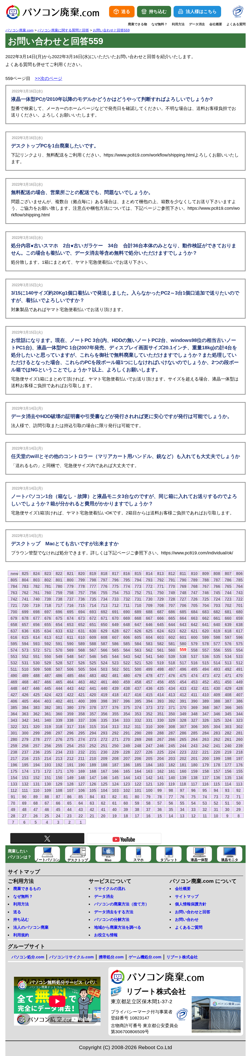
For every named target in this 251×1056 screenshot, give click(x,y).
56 (171, 803)
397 (115, 701)
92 (238, 790)
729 (160, 599)
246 (160, 746)
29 (238, 809)
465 (59, 682)
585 (126, 644)
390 (194, 701)
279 (25, 739)
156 (228, 771)
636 (25, 631)
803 (36, 580)
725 (205, 599)
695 (70, 612)
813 (160, 573)
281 (239, 733)
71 (238, 797)
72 (227, 797)
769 (183, 586)
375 (126, 707)
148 (81, 778)
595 (14, 644)
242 (205, 746)
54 (193, 803)
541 (149, 656)
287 (171, 733)
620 (205, 631)
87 (58, 797)
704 (205, 605)
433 (183, 688)
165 (126, 771)
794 (138, 580)
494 (205, 669)
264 (194, 739)
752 (138, 593)
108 (59, 790)
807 (228, 573)
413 (171, 695)
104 (104, 790)
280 (14, 739)
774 (126, 586)
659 (239, 618)
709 (149, 605)
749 (171, 593)
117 (194, 784)
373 (149, 707)
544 (115, 656)
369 (194, 707)
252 (92, 746)
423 (59, 695)
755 (104, 593)
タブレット (168, 860)
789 (194, 580)
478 (149, 676)
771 (160, 586)
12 (193, 816)
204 (160, 758)
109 (47, 790)
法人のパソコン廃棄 (31, 927)
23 (69, 816)
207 (126, 758)
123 (126, 784)
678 (25, 618)
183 (160, 765)
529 (47, 663)
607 (115, 637)
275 (70, 739)
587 (104, 644)
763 (14, 593)
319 (47, 727)
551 (36, 656)
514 (216, 663)
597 (228, 637)
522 (126, 663)
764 (239, 586)
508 (47, 669)
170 (70, 771)
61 (114, 803)
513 (228, 663)
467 (36, 682)
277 (47, 739)
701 (239, 605)
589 (81, 644)
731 (138, 599)
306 (194, 727)
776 (104, 586)
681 (228, 612)
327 (194, 720)
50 (238, 803)
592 (47, 644)
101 (138, 790)
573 (25, 650)
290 (138, 733)
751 (149, 593)
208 (115, 758)
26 (35, 816)
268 (149, 739)
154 (14, 778)
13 (182, 816)
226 (149, 752)
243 (194, 746)
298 (47, 733)
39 (126, 809)
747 (194, 593)
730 (149, 599)
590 (70, 644)
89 (35, 797)
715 (81, 605)
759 (59, 593)
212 (70, 758)
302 (239, 727)
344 (239, 714)
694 (81, 612)
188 (104, 765)
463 (81, 682)
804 (25, 580)
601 (183, 637)
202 (183, 758)
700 (14, 612)
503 (104, 669)
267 (160, 739)
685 (183, 612)
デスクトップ (77, 860)
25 (47, 816)
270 (126, 739)
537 (194, 656)
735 (92, 599)
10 (216, 816)
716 (70, 605)
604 (149, 637)
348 (194, 714)
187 (115, 765)
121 (149, 784)
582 (160, 644)
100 (149, 790)
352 (149, 714)
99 (159, 790)
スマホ (138, 860)
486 (59, 676)
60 (126, 803)
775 (115, 586)
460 (115, 682)
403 (47, 701)
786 (228, 580)
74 (204, 797)
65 (69, 803)
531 (25, 663)
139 (183, 778)
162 (160, 771)
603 (160, 637)
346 (216, 714)
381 (59, 707)
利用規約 (21, 935)
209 (104, 758)
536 (205, 656)
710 (138, 605)
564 (126, 650)
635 (36, 631)
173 (36, 771)
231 (92, 752)
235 (47, 752)
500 (138, 669)
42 (92, 809)
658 (14, 624)
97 (182, 790)
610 (81, 637)
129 (59, 784)
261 (228, 739)
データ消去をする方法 (113, 912)
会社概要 (215, 24)
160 (183, 771)
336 (92, 720)
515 (205, 663)
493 (216, 669)
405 (25, 701)
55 (182, 803)
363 (25, 714)
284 (205, 733)
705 (194, 605)
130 (47, 784)
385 (14, 707)
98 (171, 790)
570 (59, 650)
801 (59, 580)
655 (47, 624)
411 (194, 695)
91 (13, 797)
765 (228, 586)
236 (36, 752)
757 (81, 593)
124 (115, 784)
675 (59, 618)
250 (115, 746)
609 (92, 637)
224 (171, 752)
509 (36, 669)
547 (81, 656)
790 (183, 580)
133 (14, 784)
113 (239, 784)
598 (216, 637)
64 (80, 803)
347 (205, 714)
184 (149, 765)
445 (47, 688)
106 (81, 790)
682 (216, 612)
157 (216, 771)
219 (228, 752)
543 (126, 656)
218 (239, 752)
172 (47, 771)
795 (126, 580)
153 (25, 778)
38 (137, 809)
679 (14, 618)
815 (138, 573)
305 (205, 727)
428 (239, 688)
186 (126, 765)
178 (216, 765)
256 (47, 746)
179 (205, 765)
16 (148, 816)
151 (47, 778)
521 (138, 663)
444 (59, 688)
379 (81, 707)
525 (92, 663)
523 (115, 663)
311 (138, 727)
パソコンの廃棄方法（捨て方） (121, 904)
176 (239, 765)
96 (193, 790)
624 (160, 631)
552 (25, 656)
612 (59, 637)
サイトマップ (187, 896)
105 (92, 790)
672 (92, 618)
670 (115, 618)
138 (194, 778)
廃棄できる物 (137, 24)
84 (92, 797)
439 (115, 688)
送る (17, 912)
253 (81, 746)
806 (239, 573)
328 (183, 720)
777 (92, 586)
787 (216, 580)
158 (205, 771)
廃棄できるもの (27, 889)
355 (115, 714)
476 (171, 676)
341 (36, 720)
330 (160, 720)
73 (216, 797)
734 (104, 599)
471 (228, 676)
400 (81, 701)
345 (228, 714)
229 (115, 752)
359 (70, 714)
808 (216, 573)
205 (149, 758)
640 (216, 624)
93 (227, 790)
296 (70, 733)
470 (239, 676)
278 (36, 739)
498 (160, 669)
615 (25, 637)
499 (149, 669)
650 (104, 624)
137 (205, 778)
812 (171, 573)
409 (216, 695)
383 (36, 707)
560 (171, 650)
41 (103, 809)
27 (24, 816)
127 (81, 784)
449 (239, 682)
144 (126, 778)
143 (138, 778)
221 (205, 752)
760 (47, 593)
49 (13, 809)
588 (92, 644)
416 (138, 695)
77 (171, 797)
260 (239, 739)
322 (14, 727)
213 (59, 758)
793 (149, 580)
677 (36, 618)
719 (36, 605)
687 (160, 612)
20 (103, 816)
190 (81, 765)
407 (239, 695)
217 (14, 758)
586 (115, 644)
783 (25, 586)
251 (104, 746)
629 (104, 631)
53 (204, 803)
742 (14, 599)
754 (115, 593)
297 (59, 733)
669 (126, 618)
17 (137, 816)
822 (59, 573)
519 (160, 663)
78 (159, 797)
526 (81, 663)
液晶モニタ (229, 860)
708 (160, 605)
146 (104, 778)
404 (36, 701)
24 (58, 816)
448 (14, 688)
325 (216, 720)
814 (149, 573)
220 (216, 752)
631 (81, 631)
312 (126, 727)
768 (194, 586)
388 (216, 701)
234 (59, 752)
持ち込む (21, 919)
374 (138, 707)
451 (216, 682)
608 (104, 637)
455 (171, 682)
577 (216, 644)
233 (70, 752)
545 (104, 656)
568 (81, 650)
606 (126, 637)
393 (160, 701)
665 (171, 618)
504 (92, 669)
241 (216, 746)
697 (47, 612)
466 (47, 682)
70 (13, 803)
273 (92, 739)
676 (47, 618)
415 (149, 695)
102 (126, 790)
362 (36, 714)
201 (194, 758)
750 (160, 593)
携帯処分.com (111, 957)
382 (47, 707)
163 (149, 771)
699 (25, 612)
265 (183, 739)
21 (92, 816)
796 (115, 580)
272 (104, 739)
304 (216, 727)
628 (115, 631)
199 (216, 758)
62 (103, 803)
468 (25, 682)
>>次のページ (48, 78)
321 (25, 727)
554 (239, 650)
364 (14, 714)
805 (14, 580)
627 (126, 631)
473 (205, 676)
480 (126, 676)
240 (228, 746)
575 (239, 644)
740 (36, 599)
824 (36, 573)
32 (204, 809)
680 (239, 612)
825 (25, 573)
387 (228, 701)
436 (149, 688)
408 (228, 695)
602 (171, 637)
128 (70, 784)
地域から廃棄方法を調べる (117, 927)
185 (138, 765)
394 (149, 701)
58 (148, 803)
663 (194, 618)
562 (149, 650)
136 (216, 778)
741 (25, 599)
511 (14, 669)
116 (205, 784)
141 (160, 778)
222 (194, 752)
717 (59, 605)
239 (239, 746)
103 (115, 790)
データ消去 (197, 24)
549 (59, 656)
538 (183, 656)
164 (138, 771)
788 (205, 580)
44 (69, 809)
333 (126, 720)
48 (24, 809)
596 (239, 637)
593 (36, 644)
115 (216, 784)
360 (59, 714)
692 (104, 612)
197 (239, 758)
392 (171, 701)
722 (239, 599)
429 (228, 688)
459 (126, 682)
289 (149, 733)
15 (159, 816)
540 (160, 656)
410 (205, 695)
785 (239, 580)
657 (25, 624)
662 (205, 618)
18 (126, 816)
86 (69, 797)
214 (47, 758)
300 (25, 733)
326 (205, 720)
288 (160, 733)
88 (47, 797)
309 (160, 727)
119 (171, 784)
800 (70, 580)
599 (205, 637)
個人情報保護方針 (190, 904)
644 (171, 624)
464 (70, 682)
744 (228, 593)
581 (171, 644)
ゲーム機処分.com (145, 957)
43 (80, 809)
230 (104, 752)
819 (92, 573)
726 (194, 599)
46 (47, 809)
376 (115, 707)
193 (47, 765)
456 (160, 682)
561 (160, 650)
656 (36, 624)
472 (216, 676)
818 (104, 573)
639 (228, 624)
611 (70, 637)
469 (14, 682)
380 (70, 707)
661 (216, 618)
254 (70, 746)
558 (194, 650)
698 (36, 612)
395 (138, 701)
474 (194, 676)
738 (59, 599)
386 (239, 701)
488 (36, 676)
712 (115, 605)
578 (205, 644)
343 (14, 720)
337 (81, 720)
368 (205, 707)
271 (115, 739)
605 (138, 637)
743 (239, 593)
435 (160, 688)
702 (228, 605)
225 (160, 752)
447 (25, 688)
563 (138, 650)
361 (47, 714)
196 (14, 765)
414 (160, 695)
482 (104, 676)
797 (104, 580)
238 (14, 752)
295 (81, 733)
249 (126, 746)
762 (25, 593)
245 (171, 746)
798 (92, 580)
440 (104, 688)
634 (47, 631)
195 (25, 765)
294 (92, 733)
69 (24, 803)
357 (92, 714)
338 (70, 720)
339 (59, 720)
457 (149, 682)
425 (36, 695)
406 (14, 701)
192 (59, 765)
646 (149, 624)
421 (81, 695)
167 (104, 771)
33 (193, 809)
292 (115, 733)
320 (36, 727)
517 (183, 663)
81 (126, 797)
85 (80, 797)
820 (81, 573)
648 (126, 624)
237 (25, 752)
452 (205, 682)
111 (25, 790)
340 (47, 720)
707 (171, 605)
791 (171, 580)
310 (149, 727)
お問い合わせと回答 (192, 912)
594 (25, 644)
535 (216, 656)
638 (239, 624)
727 (183, 599)
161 (171, 771)
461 (104, 682)
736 (81, 599)
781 (47, 586)
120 (160, 784)
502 (115, 669)
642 (194, 624)
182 (171, 765)
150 (59, 778)
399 (92, 701)
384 (25, 707)
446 (36, 688)
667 (149, 618)
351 (160, 714)
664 (183, 618)
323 (239, 720)
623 (171, 631)
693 (92, 612)
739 (47, 599)
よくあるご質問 (188, 927)
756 (92, 593)
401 (70, 701)
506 (70, 669)
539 (171, 656)
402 (59, 701)
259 (14, 746)
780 (59, 586)
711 (126, 605)
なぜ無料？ (159, 24)
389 (205, 701)
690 (126, 612)
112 (14, 790)
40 (114, 809)
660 (228, 618)
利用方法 (178, 24)
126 (92, 784)
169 (81, 771)
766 (216, 586)
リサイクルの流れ (110, 889)
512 (239, 663)
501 (126, 669)
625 (149, 631)
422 (70, 695)
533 (239, 656)
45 (58, 809)
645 (160, 624)
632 (70, 631)
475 (183, 676)
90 (24, 797)
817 (115, 573)
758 (70, 593)
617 (239, 631)
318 (59, 727)
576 (228, 644)
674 (70, 618)
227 (138, 752)
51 (227, 803)
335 (104, 720)
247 (149, 746)
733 (115, 599)
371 (171, 707)
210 (92, 758)
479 (138, 676)
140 (171, 778)
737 (70, 599)
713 (104, 605)
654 (59, 624)
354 (126, 714)
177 (228, 765)
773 (138, 586)
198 (228, 758)
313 (115, 727)
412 (183, 695)
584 (138, 644)
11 (205, 816)
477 (160, 676)
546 (92, 656)
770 (171, 586)
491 (239, 669)
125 (104, 784)
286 (183, 733)
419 (104, 695)
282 (228, 733)
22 (80, 816)
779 (70, 586)
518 (171, 663)
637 (14, 631)
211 (81, 758)
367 (216, 707)
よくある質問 (236, 24)
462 (92, 682)
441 (92, 688)
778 (81, 586)
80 (137, 797)
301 (14, 733)
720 (25, 605)
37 (148, 809)
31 (216, 809)
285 (194, 733)
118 (183, 784)
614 (36, 637)
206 (138, 758)
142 (149, 778)
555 (228, 650)
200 (205, 758)
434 (171, 688)
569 (70, 650)
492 (228, 669)
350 (171, 714)
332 (138, 720)
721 (14, 605)
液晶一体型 (199, 860)
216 (25, 758)
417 (126, 695)
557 (205, 650)
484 (81, 676)
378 (92, 707)
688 (149, 612)
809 (205, 573)
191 (70, 765)
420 (92, 695)
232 (81, 752)
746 (205, 593)
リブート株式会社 (182, 957)
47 (35, 809)
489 (25, 676)
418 (115, 695)
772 (149, 586)
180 (194, 765)
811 (183, 573)
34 (182, 809)
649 (115, 624)
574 (14, 650)
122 (138, 784)
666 (160, 618)
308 (171, 727)
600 (194, 637)
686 (171, 612)
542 (138, 656)
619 (216, 631)
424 (47, 695)
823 (47, 573)
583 (149, 644)
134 (239, 778)
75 (193, 797)
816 (126, 573)
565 (115, 650)
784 (14, 586)
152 (36, 778)
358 (81, 714)
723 (228, 599)
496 (183, 669)
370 (183, 707)
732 (126, 599)
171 (59, 771)
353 (138, 714)
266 (171, 739)
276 (59, 739)
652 (81, 624)
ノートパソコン (47, 860)
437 (138, 688)
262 (216, 739)
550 (47, 656)
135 (228, 778)
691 (115, 612)
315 (92, 727)
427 (14, 695)
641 (205, 624)
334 (115, 720)
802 (47, 580)
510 (25, 669)
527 (70, 663)
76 (182, 797)
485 (70, 676)
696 (59, 612)
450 (228, 682)
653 (70, 624)
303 (228, 727)
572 (36, 650)
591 (59, 644)
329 (171, 720)
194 (36, 765)
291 (126, 733)
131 (36, 784)
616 (14, 637)
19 (114, 816)
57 (159, 803)
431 (205, 688)
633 (59, 631)
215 (36, 758)
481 (115, 676)
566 (104, 650)
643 (183, 624)
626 (138, 631)
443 (70, 688)
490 (14, 676)
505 (81, 669)
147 (92, 778)
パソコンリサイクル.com (71, 957)
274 (81, 739)
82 (114, 797)
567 (92, 650)
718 (47, 605)
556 (216, 650)
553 (14, 656)
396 (126, 701)
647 (138, 624)
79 (148, 797)
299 (36, 733)
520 (149, 663)
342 (25, 720)
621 (194, 631)
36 (159, 809)
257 (36, 746)
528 (59, 663)
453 (194, 682)
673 (81, 618)
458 (138, 682)
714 (92, 605)
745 (216, 593)
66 (58, 803)
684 (194, 612)
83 (103, 797)
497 (171, 669)
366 (228, 707)
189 (92, 765)
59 (137, 803)
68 (35, 803)
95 (204, 790)
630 (92, 631)
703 (216, 605)
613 (47, 637)
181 (183, 765)
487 (47, 676)
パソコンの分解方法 (111, 919)
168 (92, 771)
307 (183, 727)
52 (216, 803)
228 (126, 752)
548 (70, 656)
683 (205, 612)
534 (228, 656)
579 (194, 644)
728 (171, 599)
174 (25, 771)
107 (70, 790)
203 (171, 758)
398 (104, 701)
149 (70, 778)
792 (160, 580)
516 (194, 663)
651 (92, 624)
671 (104, 618)
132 (25, 784)
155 (239, 771)
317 (70, 727)
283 (216, 733)
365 (239, 707)
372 (160, 707)
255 (59, 746)
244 (183, 746)
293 (104, 733)
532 (14, 663)
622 (183, 631)
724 (216, 599)
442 (81, 688)
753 (126, 593)
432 (194, 688)
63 (92, 803)
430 (216, 688)
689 (138, 612)
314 (104, 727)
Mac (108, 860)
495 (194, 669)
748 (183, 593)
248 (138, 746)
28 (13, 816)
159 (194, 771)
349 (183, 714)
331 (149, 720)
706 (183, 605)
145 (115, 778)
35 (171, 809)
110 (36, 790)
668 (138, 618)
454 (183, 682)
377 (104, 707)
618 (228, 631)
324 (228, 720)
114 (228, 784)
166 (115, 771)
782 (36, 586)
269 (138, 739)
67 (47, 803)
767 (205, 586)
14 (171, 816)
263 (205, 739)
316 (81, 727)
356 (104, 714)
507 (59, 669)
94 (216, 790)
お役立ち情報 (106, 935)
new (14, 573)
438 (126, 688)
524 (104, 663)
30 (227, 809)
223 (183, 752)
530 (36, 663)
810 (194, 573)
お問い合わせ (187, 919)
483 (92, 676)
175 (14, 771)
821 (70, 573)
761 (36, 593)
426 (25, 695)
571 (47, 650)
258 (25, 746)
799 (81, 580)
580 (183, 644)
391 (183, 701)
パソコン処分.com (28, 957)
